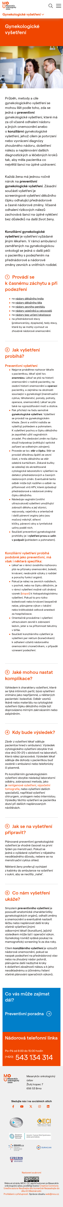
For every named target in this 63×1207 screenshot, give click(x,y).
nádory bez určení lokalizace (33, 314)
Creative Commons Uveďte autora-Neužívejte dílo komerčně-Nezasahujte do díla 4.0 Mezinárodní (31, 1188)
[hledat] (50, 6)
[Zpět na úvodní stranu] (16, 6)
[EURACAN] (43, 1147)
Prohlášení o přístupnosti (16, 1194)
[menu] (58, 6)
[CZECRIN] (16, 1159)
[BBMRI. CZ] (16, 1147)
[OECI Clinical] (43, 1122)
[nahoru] (56, 1197)
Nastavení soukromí (31, 1172)
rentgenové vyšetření (22, 785)
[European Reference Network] (30, 1135)
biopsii (25, 593)
